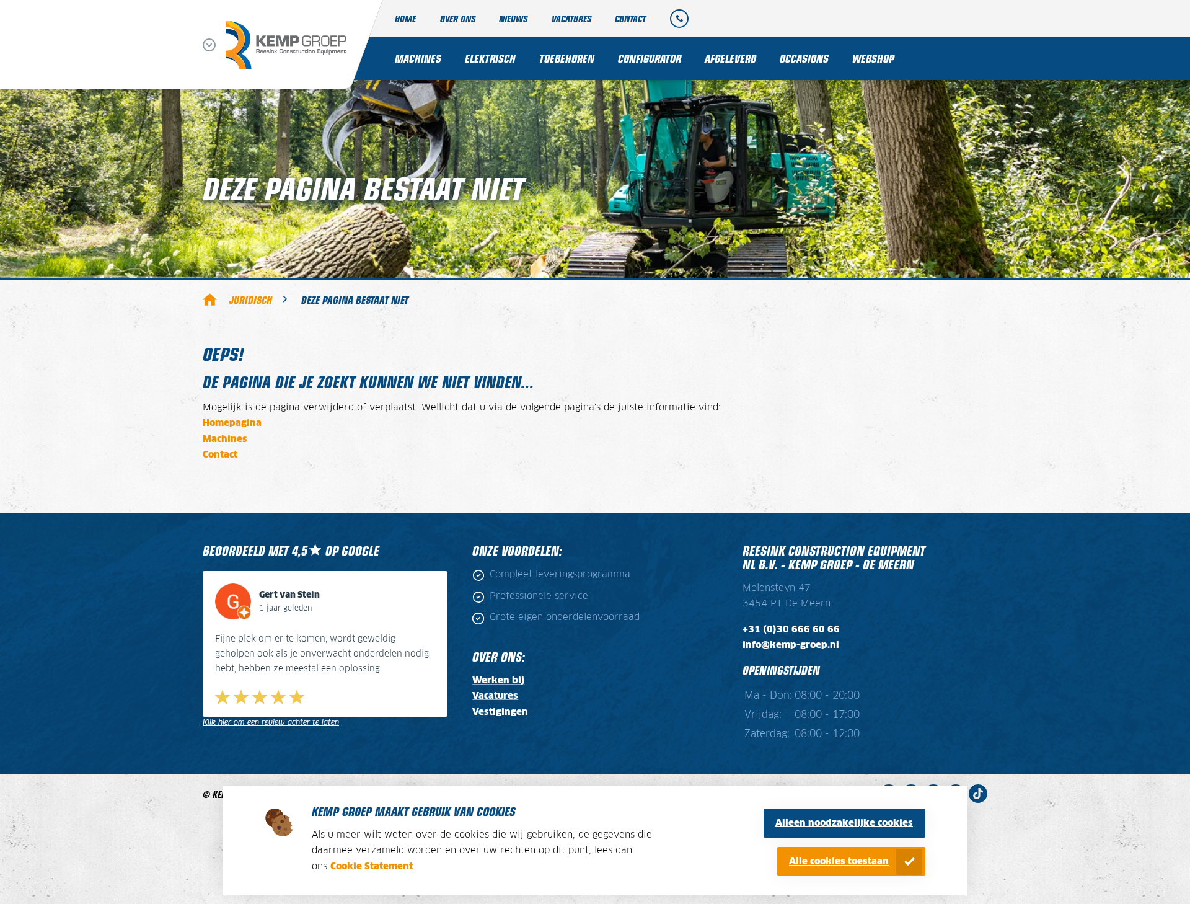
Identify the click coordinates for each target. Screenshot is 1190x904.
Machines (418, 58)
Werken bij (498, 680)
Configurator (649, 58)
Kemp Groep (210, 299)
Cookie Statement (371, 866)
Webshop (873, 58)
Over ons (457, 18)
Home (405, 18)
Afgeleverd (730, 58)
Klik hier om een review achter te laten (271, 723)
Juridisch (250, 299)
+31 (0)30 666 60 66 (791, 629)
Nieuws (513, 18)
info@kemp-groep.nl (791, 645)
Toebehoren (566, 58)
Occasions (804, 58)
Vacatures (571, 18)
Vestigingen (500, 712)
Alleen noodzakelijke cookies (844, 823)
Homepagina (232, 423)
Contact (630, 18)
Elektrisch (490, 58)
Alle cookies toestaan (839, 861)
